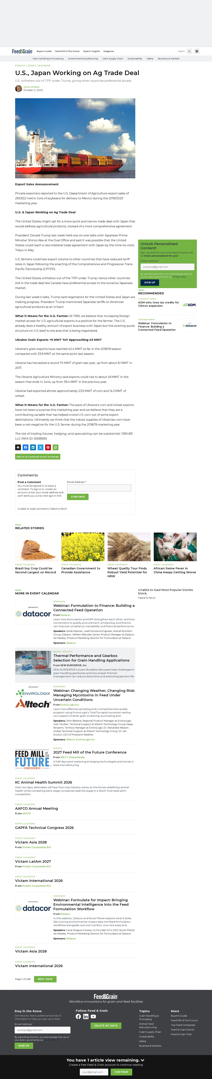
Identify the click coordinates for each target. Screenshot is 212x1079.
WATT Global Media (72, 757)
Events (20, 65)
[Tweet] (40, 447)
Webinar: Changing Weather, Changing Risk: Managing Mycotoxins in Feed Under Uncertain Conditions (94, 695)
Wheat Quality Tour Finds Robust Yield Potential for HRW (127, 572)
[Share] (25, 447)
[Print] (18, 447)
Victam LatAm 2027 (33, 861)
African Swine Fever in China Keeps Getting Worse (175, 570)
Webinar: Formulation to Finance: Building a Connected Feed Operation (157, 326)
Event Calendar (39, 65)
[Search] (189, 51)
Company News (147, 299)
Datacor (65, 615)
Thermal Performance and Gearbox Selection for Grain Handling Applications (91, 658)
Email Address (76, 482)
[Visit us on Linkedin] (85, 1016)
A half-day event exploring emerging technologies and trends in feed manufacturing (93, 763)
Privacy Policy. (179, 277)
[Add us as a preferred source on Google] (55, 447)
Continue (121, 1072)
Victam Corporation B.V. (36, 847)
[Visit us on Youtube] (93, 1016)
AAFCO (26, 813)
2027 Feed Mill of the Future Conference (89, 752)
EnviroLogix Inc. (70, 704)
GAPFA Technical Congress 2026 (44, 828)
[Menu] (197, 51)
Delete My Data (105, 1025)
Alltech (70, 739)
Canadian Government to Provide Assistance (80, 570)
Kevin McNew (32, 87)
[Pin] (48, 447)
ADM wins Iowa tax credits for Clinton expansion (158, 304)
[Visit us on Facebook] (78, 1016)
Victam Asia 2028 (31, 842)
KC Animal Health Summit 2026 (43, 782)
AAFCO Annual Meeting (36, 808)
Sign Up (149, 282)
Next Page (45, 979)
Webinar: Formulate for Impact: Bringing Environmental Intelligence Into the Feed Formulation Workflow (91, 904)
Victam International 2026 (39, 881)
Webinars (59, 601)
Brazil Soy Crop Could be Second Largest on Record (35, 570)
